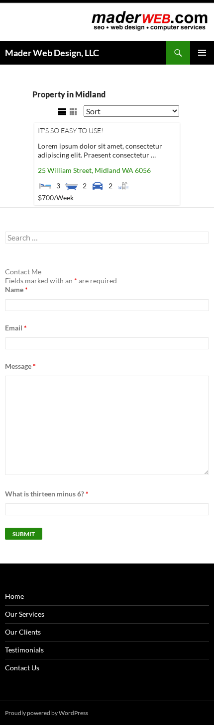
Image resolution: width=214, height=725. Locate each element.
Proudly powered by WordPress (46, 713)
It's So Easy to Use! (71, 130)
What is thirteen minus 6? (47, 493)
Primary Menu (202, 53)
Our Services (24, 614)
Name (16, 289)
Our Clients (23, 632)
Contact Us (22, 667)
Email (16, 327)
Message (20, 366)
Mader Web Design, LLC (52, 52)
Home (14, 596)
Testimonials (24, 649)
